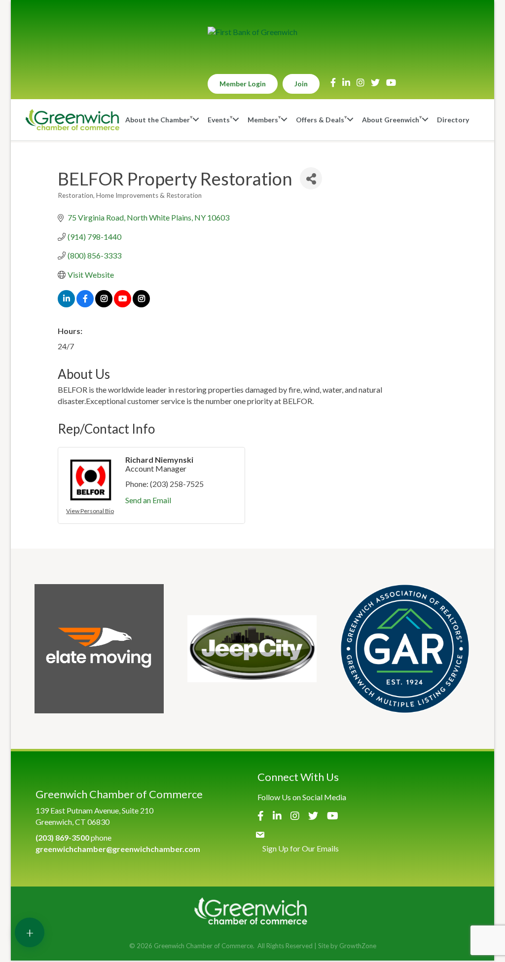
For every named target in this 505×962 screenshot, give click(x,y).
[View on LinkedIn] (66, 304)
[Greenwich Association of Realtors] (404, 648)
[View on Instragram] (141, 304)
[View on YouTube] (122, 304)
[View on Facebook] (85, 304)
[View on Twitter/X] (103, 304)
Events (219, 119)
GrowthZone (357, 946)
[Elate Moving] (99, 648)
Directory (453, 119)
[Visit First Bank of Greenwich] (252, 32)
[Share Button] (311, 178)
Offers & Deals (320, 119)
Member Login (242, 83)
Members (263, 119)
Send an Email (148, 500)
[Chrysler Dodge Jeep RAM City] (252, 648)
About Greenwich (390, 119)
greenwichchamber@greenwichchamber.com (118, 848)
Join (301, 83)
